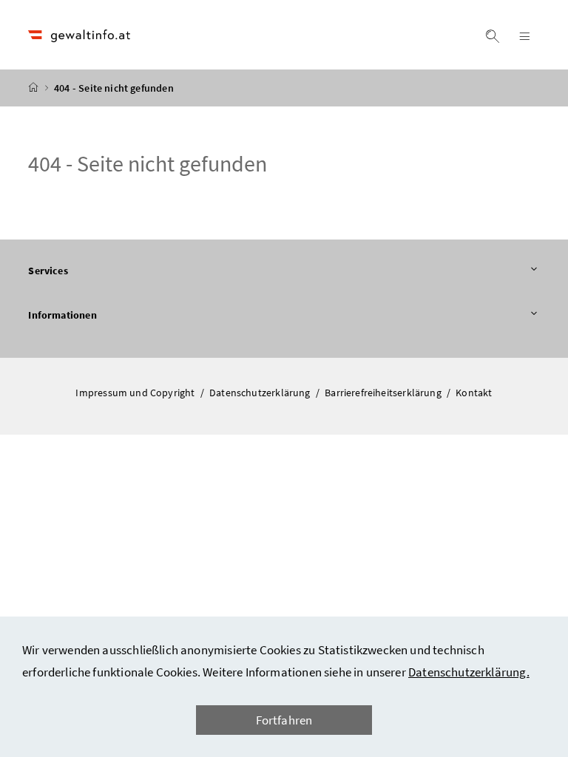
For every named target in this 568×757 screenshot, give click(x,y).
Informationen (103, 315)
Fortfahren (284, 720)
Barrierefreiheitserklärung (384, 392)
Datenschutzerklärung (261, 392)
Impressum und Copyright (136, 392)
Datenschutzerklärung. (469, 672)
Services (88, 270)
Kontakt (474, 392)
